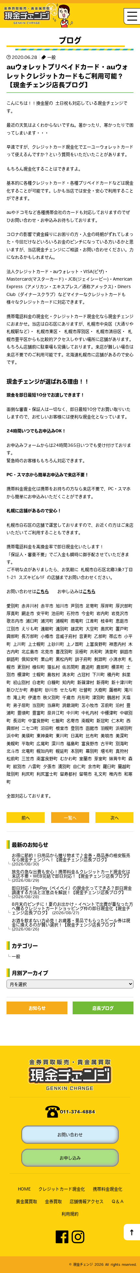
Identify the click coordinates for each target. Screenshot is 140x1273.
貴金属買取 (26, 1201)
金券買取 (53, 1201)
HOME (24, 1189)
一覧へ (70, 817)
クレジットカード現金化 (61, 1189)
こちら (42, 591)
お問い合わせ (70, 1134)
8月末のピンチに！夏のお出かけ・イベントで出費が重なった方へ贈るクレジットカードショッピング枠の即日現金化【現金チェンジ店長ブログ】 (72, 908)
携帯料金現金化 (107, 1189)
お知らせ (37, 1008)
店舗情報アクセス (87, 1201)
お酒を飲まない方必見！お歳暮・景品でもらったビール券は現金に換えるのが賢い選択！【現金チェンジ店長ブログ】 (71, 924)
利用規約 (70, 1214)
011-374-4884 (77, 1111)
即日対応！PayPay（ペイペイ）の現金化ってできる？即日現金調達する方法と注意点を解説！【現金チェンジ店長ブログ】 (72, 892)
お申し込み (70, 1158)
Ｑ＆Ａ (117, 1201)
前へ (25, 817)
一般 (51, 57)
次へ (114, 817)
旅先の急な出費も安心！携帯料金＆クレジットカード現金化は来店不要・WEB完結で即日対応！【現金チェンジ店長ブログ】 (71, 875)
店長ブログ (103, 1008)
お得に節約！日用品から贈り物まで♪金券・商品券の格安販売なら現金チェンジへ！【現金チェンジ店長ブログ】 (71, 859)
